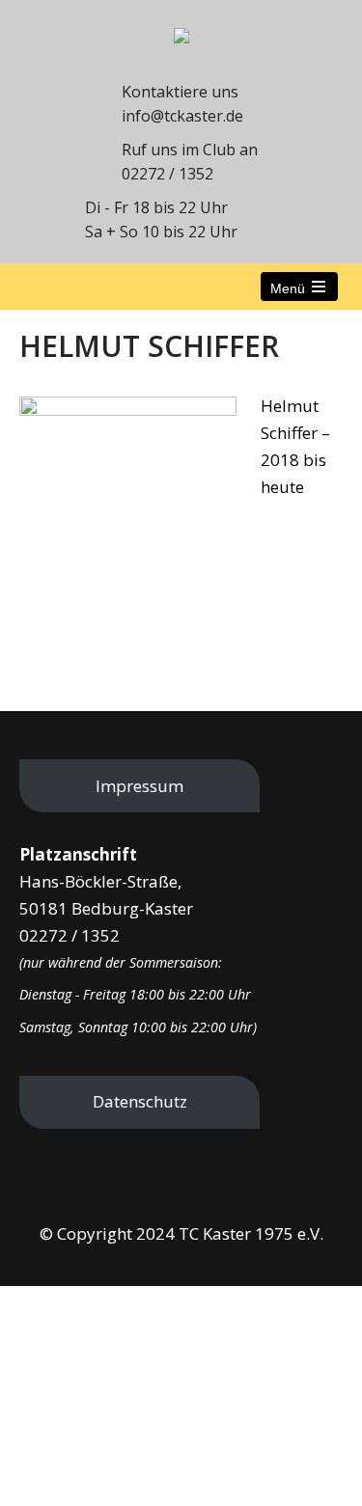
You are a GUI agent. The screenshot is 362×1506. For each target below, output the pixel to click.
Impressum (139, 786)
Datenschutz (140, 1101)
